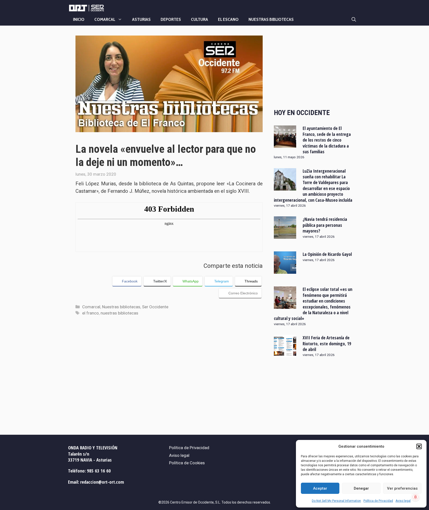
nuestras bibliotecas (119, 313)
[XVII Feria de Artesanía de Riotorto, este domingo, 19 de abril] (285, 354)
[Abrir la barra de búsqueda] (354, 19)
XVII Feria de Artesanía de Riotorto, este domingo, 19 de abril (327, 343)
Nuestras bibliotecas (271, 19)
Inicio (78, 19)
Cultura (199, 19)
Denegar (361, 488)
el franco (90, 313)
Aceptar (320, 488)
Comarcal (104, 19)
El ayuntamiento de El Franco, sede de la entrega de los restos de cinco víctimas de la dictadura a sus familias (327, 140)
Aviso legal (403, 501)
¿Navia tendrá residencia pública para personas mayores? (325, 225)
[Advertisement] (314, 68)
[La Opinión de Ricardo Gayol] (285, 270)
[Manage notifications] (416, 497)
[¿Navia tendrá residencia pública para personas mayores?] (285, 235)
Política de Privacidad (378, 501)
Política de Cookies (187, 462)
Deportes (171, 19)
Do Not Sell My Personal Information (336, 501)
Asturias (141, 19)
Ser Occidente (155, 306)
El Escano (228, 19)
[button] (419, 446)
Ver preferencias (402, 488)
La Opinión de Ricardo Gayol (327, 254)
